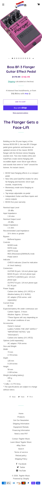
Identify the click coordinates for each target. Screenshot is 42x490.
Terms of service (21, 452)
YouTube (22, 471)
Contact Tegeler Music (21, 439)
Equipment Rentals (21, 427)
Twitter (22, 467)
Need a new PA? (21, 434)
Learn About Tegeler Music (21, 442)
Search (21, 449)
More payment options (20, 113)
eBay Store (21, 445)
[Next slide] (33, 58)
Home (21, 414)
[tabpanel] (21, 31)
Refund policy (21, 456)
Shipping (11, 82)
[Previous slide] (9, 58)
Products (21, 417)
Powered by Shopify (21, 479)
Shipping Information (21, 424)
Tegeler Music (24, 476)
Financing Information (21, 430)
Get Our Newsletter (21, 420)
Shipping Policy (21, 459)
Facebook (22, 464)
